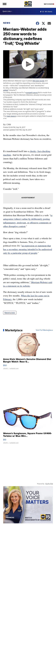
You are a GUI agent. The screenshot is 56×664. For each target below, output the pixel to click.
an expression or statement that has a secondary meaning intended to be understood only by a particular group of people (27, 249)
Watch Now (48, 4)
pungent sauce (32, 93)
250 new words (38, 81)
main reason (11, 116)
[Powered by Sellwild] (49, 484)
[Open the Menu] (4, 4)
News (6, 23)
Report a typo (10, 313)
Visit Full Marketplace (44, 330)
